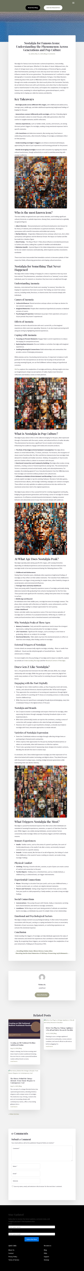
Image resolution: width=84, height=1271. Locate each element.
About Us (11, 1250)
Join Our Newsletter (53, 8)
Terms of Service (13, 1260)
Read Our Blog (33, 8)
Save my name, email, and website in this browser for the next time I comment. (38, 1186)
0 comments (51, 54)
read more (13, 1061)
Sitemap (46, 1260)
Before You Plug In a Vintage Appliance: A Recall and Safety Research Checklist (59, 1029)
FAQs (45, 1253)
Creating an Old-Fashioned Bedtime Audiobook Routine (23, 1044)
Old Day (17, 369)
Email (10, 1231)
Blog (45, 54)
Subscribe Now (32, 1239)
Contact (11, 1253)
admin (32, 54)
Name (10, 1224)
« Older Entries (13, 1114)
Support (46, 1257)
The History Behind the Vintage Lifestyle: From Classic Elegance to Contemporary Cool (22, 1081)
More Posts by (42, 995)
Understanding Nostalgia (32, 661)
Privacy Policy (12, 1257)
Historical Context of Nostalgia (55, 661)
